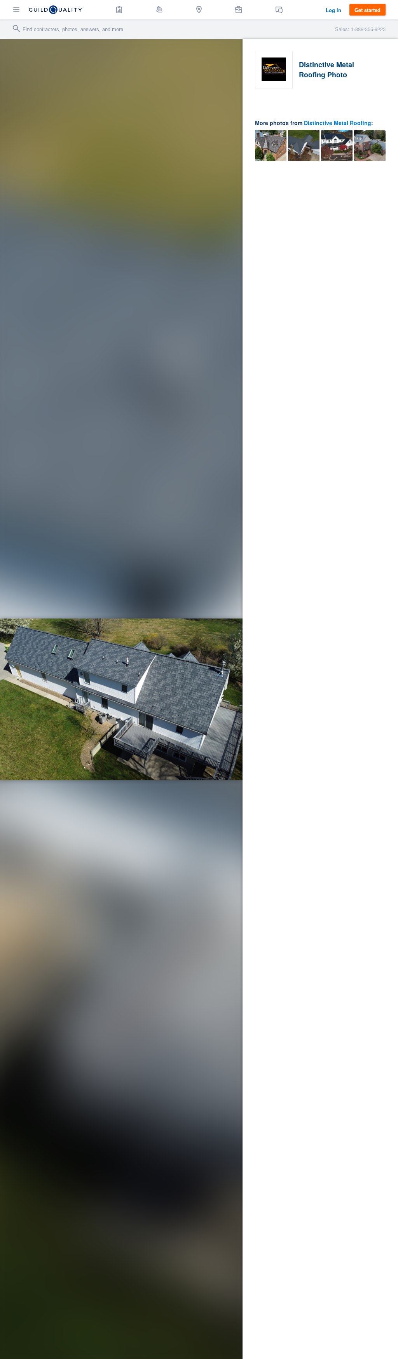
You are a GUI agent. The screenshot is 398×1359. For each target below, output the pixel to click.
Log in (333, 10)
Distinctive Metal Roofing (337, 123)
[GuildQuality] (55, 9)
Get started (367, 10)
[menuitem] (119, 9)
